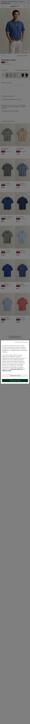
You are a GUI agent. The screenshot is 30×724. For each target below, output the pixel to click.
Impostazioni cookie (15, 375)
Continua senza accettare (21, 342)
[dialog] (15, 362)
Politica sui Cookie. (6, 370)
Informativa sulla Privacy (17, 369)
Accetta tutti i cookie (15, 380)
